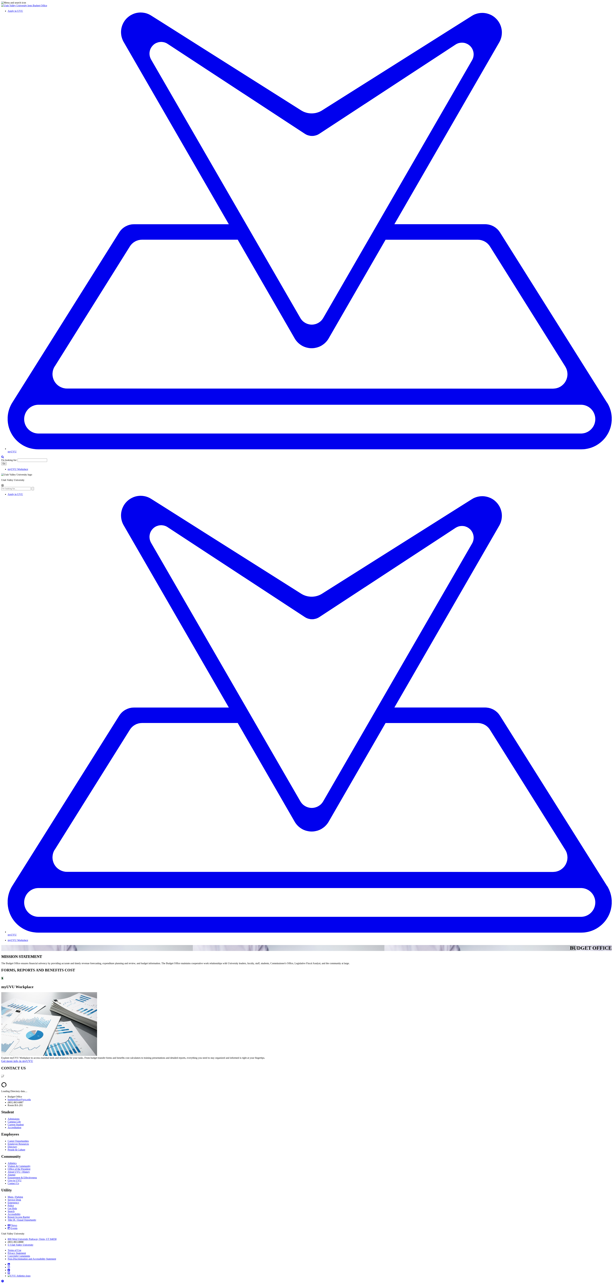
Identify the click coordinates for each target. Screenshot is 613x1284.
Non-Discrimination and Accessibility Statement (32, 1258)
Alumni (11, 1174)
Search (11, 1211)
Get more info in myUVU (17, 1061)
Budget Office (40, 5)
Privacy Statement (17, 1253)
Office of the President (19, 1169)
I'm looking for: (9, 460)
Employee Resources (18, 1144)
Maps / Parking (15, 1197)
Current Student (16, 1124)
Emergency (13, 1202)
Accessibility (14, 1214)
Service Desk (14, 1199)
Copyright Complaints (19, 1256)
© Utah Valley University (20, 1244)
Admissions (13, 1118)
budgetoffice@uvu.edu (19, 1099)
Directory (12, 1146)
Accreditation (14, 1127)
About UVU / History (19, 1171)
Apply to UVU (15, 11)
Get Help (12, 1208)
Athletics (12, 1163)
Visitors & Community (19, 1166)
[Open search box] (2, 457)
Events (14, 1228)
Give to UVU (15, 1180)
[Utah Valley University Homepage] (17, 5)
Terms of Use (14, 1250)
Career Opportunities (18, 1141)
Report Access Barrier (19, 1217)
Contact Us (13, 1183)
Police (11, 1205)
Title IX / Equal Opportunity (22, 1220)
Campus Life (14, 1121)
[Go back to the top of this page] (2, 1281)
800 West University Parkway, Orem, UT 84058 (32, 1239)
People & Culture (16, 1149)
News (14, 1225)
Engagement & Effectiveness (22, 1177)
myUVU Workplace (18, 469)
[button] (306, 2)
